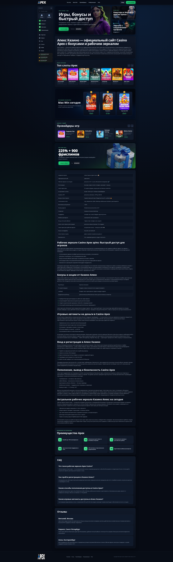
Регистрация (130, 2)
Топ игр (69, 2)
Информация (92, 2)
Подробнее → (116, 17)
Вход (122, 2)
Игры (72, 556)
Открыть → (116, 32)
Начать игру (63, 29)
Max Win (75, 2)
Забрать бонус (64, 163)
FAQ (99, 2)
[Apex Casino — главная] (42, 2)
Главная (68, 556)
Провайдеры (83, 2)
